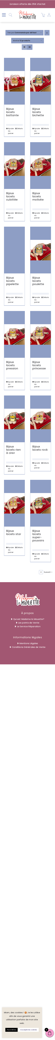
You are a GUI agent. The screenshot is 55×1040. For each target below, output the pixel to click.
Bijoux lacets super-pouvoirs (38, 535)
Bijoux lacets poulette (38, 281)
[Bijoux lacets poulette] (40, 250)
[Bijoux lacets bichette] (40, 81)
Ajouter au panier (11, 130)
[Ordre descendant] (47, 32)
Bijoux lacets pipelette (12, 281)
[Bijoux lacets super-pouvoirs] (40, 503)
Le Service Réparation (28, 626)
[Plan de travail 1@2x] (27, 11)
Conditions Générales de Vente (29, 647)
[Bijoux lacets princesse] (40, 334)
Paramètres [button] (11, 1030)
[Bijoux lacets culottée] (14, 165)
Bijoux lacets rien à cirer (13, 450)
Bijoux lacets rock (40, 448)
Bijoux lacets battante (12, 112)
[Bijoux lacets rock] (40, 419)
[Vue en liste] (29, 47)
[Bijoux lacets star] (14, 503)
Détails (20, 128)
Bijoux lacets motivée (38, 196)
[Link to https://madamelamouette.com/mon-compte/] (49, 15)
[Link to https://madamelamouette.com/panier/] (43, 15)
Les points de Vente (28, 622)
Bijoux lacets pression (12, 365)
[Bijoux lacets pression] (14, 334)
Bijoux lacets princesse (39, 365)
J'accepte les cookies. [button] (28, 1030)
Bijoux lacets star (13, 532)
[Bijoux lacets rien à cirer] (14, 419)
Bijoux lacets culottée (12, 196)
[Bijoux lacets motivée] (40, 165)
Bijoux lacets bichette (38, 112)
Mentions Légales (28, 643)
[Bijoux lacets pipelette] (14, 250)
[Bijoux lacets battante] (14, 81)
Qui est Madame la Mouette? (28, 619)
